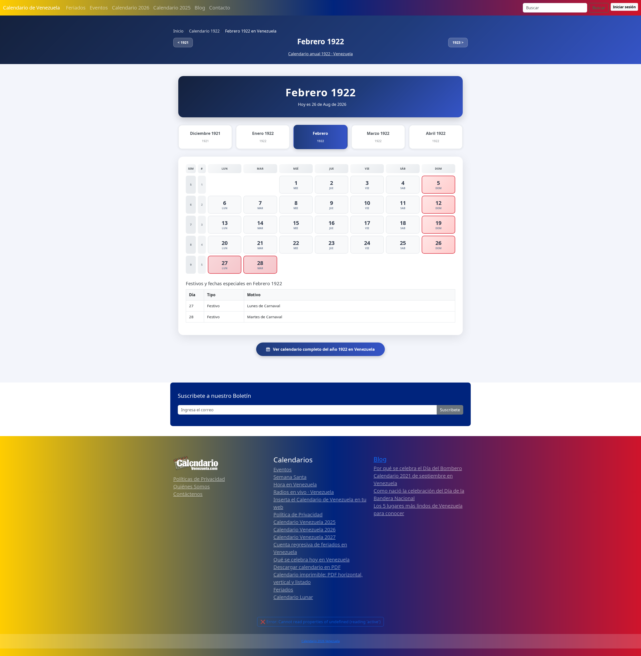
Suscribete (450, 410)
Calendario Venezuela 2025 (304, 522)
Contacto (219, 7)
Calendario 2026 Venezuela (320, 641)
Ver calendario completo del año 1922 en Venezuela (323, 349)
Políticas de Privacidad (199, 479)
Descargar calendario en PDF (307, 567)
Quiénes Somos (191, 486)
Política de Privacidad (298, 514)
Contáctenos (188, 494)
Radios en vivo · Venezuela (303, 492)
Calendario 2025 (172, 7)
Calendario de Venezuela (31, 7)
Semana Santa (289, 477)
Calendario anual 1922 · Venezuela (320, 54)
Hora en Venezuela (295, 484)
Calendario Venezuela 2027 (304, 537)
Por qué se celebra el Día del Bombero (418, 468)
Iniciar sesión (624, 7)
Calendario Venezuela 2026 (304, 529)
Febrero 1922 (320, 41)
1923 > (457, 42)
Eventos (99, 7)
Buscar (598, 8)
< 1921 (183, 42)
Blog (200, 7)
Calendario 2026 (130, 7)
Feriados (76, 7)
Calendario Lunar (293, 597)
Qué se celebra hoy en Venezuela (311, 559)
